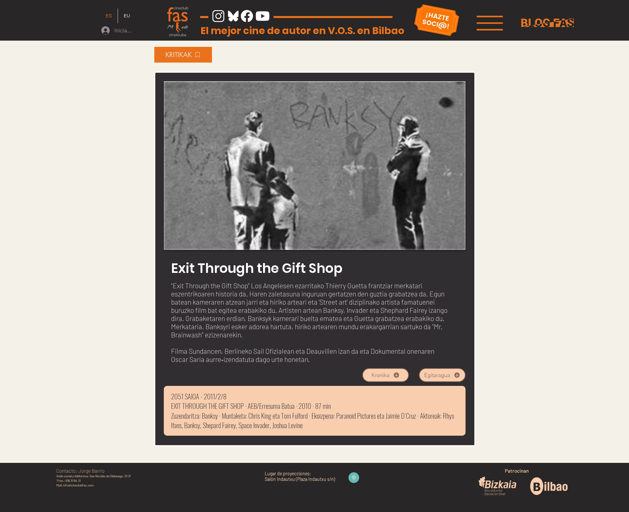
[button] (490, 23)
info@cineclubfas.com (78, 485)
